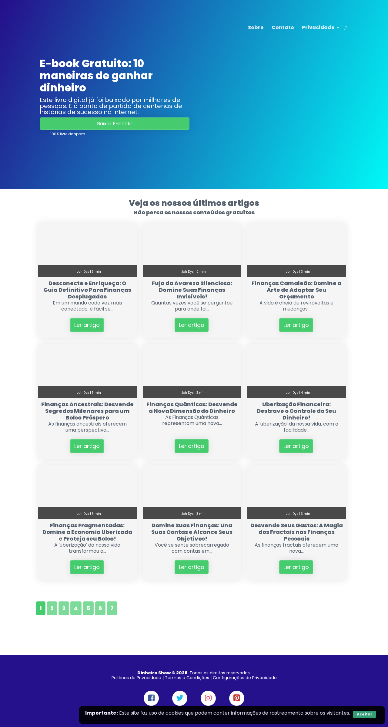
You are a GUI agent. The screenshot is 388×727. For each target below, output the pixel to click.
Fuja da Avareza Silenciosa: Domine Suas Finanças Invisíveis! (192, 289)
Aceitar (364, 714)
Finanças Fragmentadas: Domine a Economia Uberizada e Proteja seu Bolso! (87, 531)
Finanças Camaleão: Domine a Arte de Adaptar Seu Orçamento (296, 289)
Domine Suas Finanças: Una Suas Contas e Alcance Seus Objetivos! (191, 531)
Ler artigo (87, 325)
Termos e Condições (187, 678)
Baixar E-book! (114, 123)
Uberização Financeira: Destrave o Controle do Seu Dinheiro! (296, 410)
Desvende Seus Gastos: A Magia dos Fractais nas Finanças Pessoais (296, 531)
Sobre (256, 27)
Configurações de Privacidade (245, 678)
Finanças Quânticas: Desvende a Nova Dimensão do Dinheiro (192, 407)
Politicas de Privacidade (136, 678)
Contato (283, 27)
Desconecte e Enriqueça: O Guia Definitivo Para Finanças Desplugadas (87, 289)
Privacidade (318, 27)
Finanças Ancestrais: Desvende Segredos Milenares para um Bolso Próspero (87, 410)
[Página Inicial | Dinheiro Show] (79, 37)
